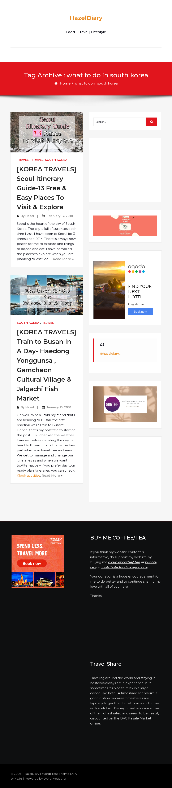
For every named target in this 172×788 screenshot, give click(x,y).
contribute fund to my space (124, 567)
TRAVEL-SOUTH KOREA (49, 160)
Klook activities (28, 475)
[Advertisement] (126, 169)
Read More (62, 259)
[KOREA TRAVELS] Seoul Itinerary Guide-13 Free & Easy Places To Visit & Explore (46, 188)
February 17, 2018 (60, 216)
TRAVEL (23, 160)
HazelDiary (86, 17)
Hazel (29, 216)
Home (65, 83)
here (124, 586)
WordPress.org (55, 778)
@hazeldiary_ (110, 354)
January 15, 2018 (59, 407)
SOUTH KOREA (28, 323)
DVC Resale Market (135, 718)
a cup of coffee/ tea (124, 562)
